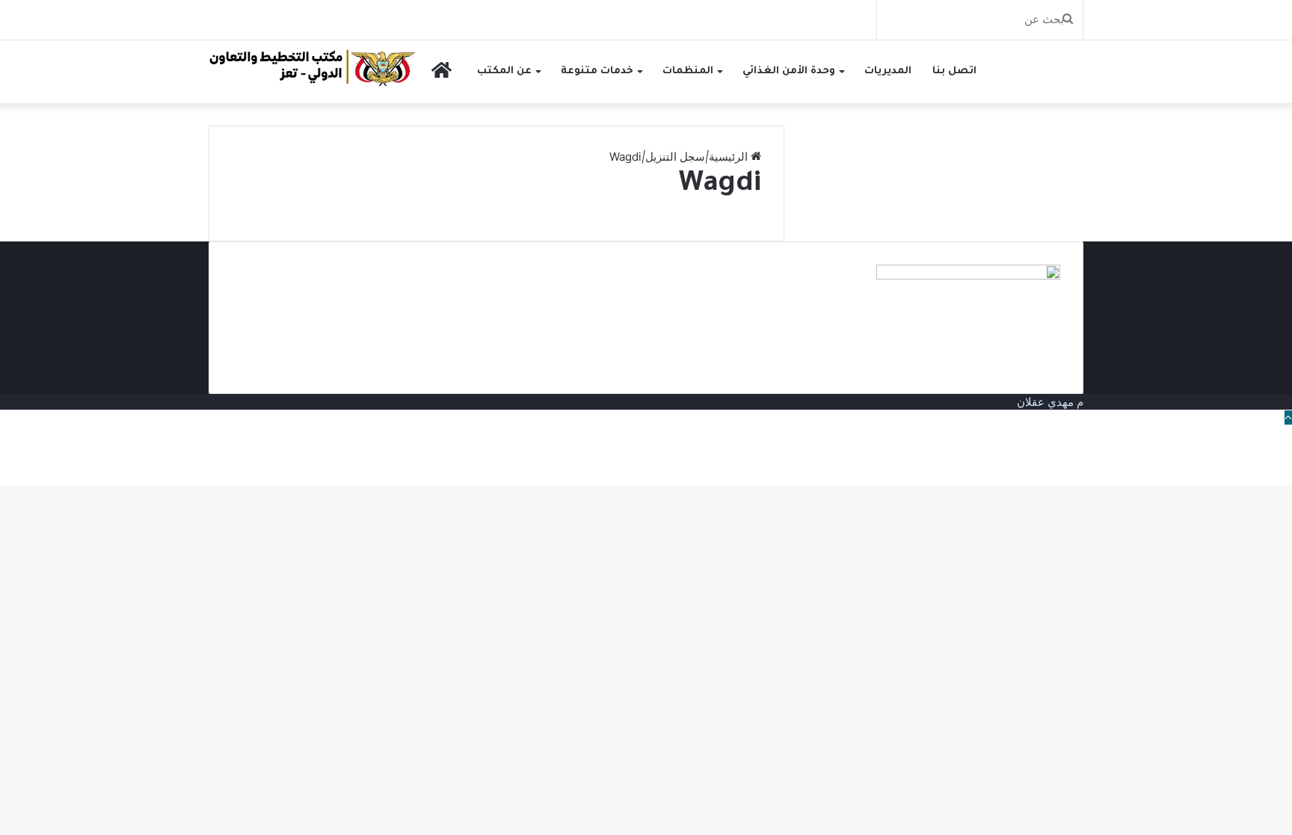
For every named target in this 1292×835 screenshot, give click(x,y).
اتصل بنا (954, 71)
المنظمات (687, 71)
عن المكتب (504, 71)
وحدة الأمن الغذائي (788, 71)
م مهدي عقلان (1050, 402)
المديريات (887, 71)
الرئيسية (730, 157)
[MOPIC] (312, 67)
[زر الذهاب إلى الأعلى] (1288, 417)
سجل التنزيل (675, 157)
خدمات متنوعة (597, 71)
